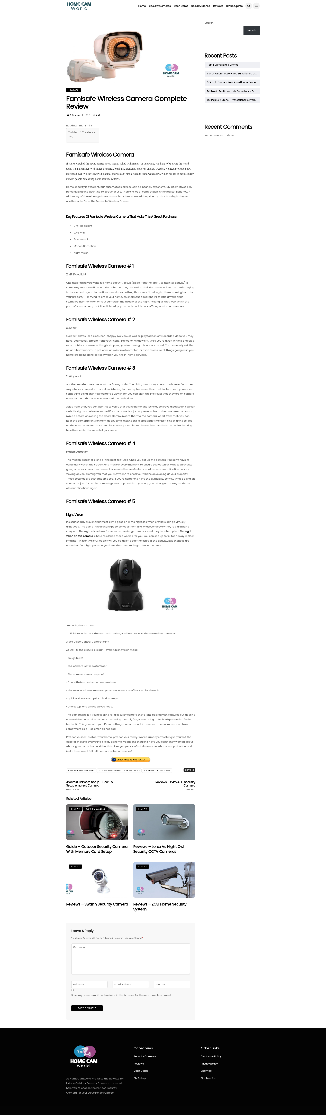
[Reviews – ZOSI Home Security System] (164, 880)
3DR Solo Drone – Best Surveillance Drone (231, 82)
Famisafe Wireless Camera (82, 770)
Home (142, 6)
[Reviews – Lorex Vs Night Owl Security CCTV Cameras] (164, 822)
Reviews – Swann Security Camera (97, 904)
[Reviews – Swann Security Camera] (97, 880)
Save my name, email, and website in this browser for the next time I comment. (121, 995)
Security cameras (160, 6)
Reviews (218, 6)
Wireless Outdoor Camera (158, 770)
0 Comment (76, 115)
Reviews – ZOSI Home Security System (159, 907)
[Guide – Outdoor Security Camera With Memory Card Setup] (97, 822)
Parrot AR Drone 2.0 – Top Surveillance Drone (233, 73)
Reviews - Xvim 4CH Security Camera (175, 785)
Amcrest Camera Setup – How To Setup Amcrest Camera (89, 785)
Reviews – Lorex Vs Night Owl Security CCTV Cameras (158, 849)
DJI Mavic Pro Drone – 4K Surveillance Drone (233, 91)
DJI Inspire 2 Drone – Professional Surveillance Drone (233, 100)
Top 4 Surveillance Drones (222, 64)
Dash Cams (181, 6)
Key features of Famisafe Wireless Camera (120, 770)
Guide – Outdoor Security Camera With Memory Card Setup (97, 849)
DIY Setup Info (234, 6)
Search (209, 22)
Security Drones (200, 6)
